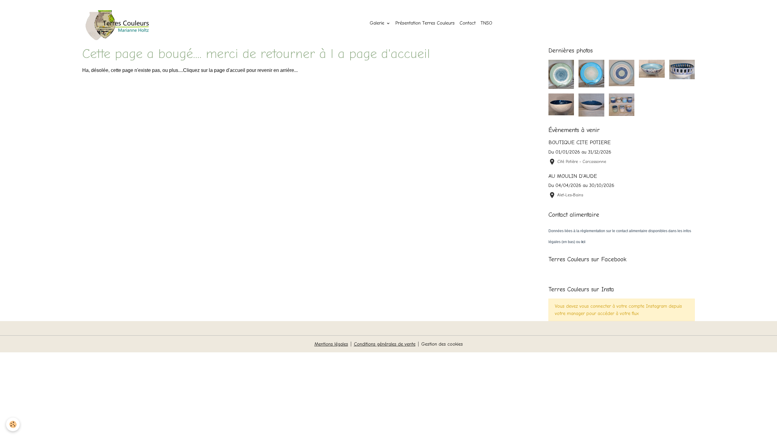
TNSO (486, 23)
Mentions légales (331, 344)
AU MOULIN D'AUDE (572, 176)
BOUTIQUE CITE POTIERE (579, 142)
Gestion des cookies (442, 344)
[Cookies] (13, 424)
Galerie (378, 23)
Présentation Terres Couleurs (425, 23)
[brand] (122, 23)
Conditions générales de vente (385, 344)
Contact (468, 23)
